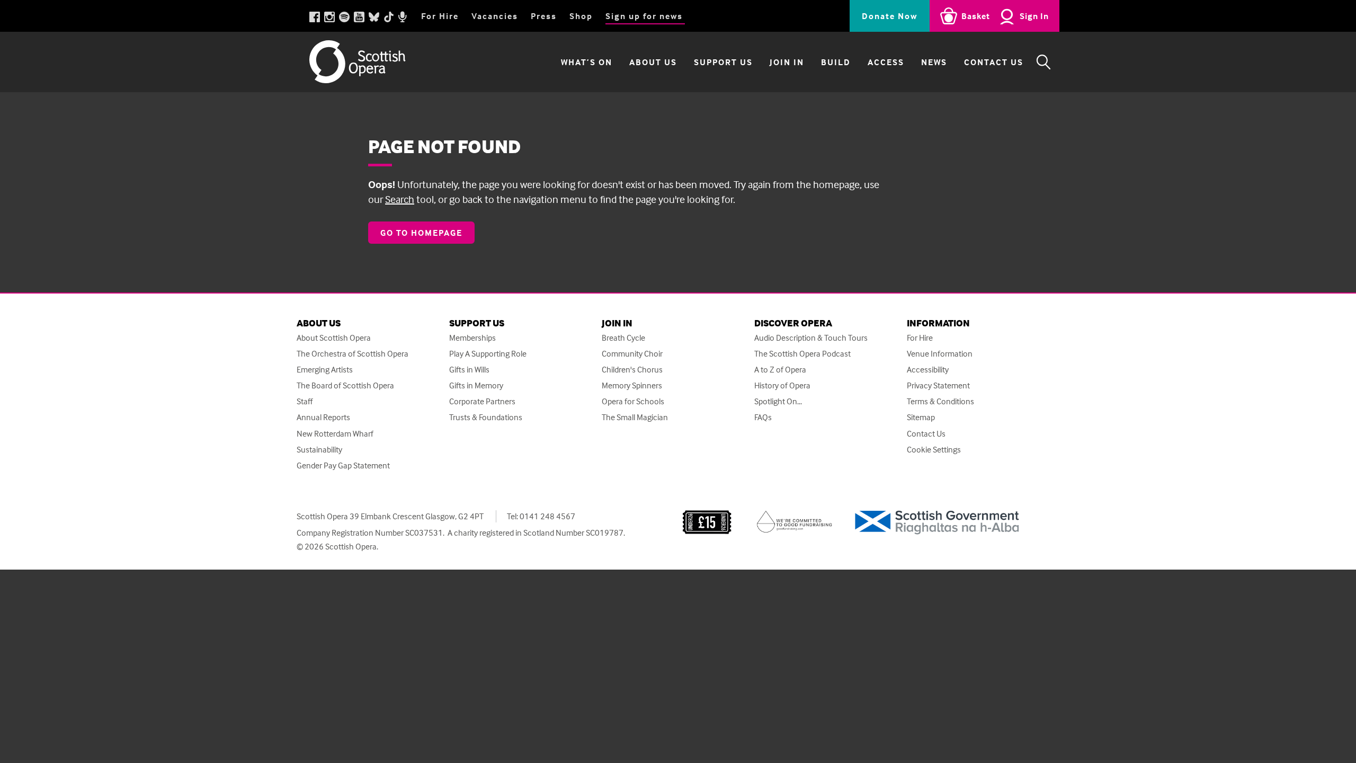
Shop (581, 16)
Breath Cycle (623, 338)
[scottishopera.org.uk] (367, 61)
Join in (787, 62)
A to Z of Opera (780, 370)
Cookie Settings (934, 450)
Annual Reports (323, 417)
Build (836, 62)
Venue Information (940, 354)
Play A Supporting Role (488, 354)
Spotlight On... (778, 401)
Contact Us (993, 62)
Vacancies (494, 16)
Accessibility (928, 370)
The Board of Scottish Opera (345, 385)
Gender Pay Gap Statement (343, 465)
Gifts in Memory (476, 385)
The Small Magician (635, 417)
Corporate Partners (482, 401)
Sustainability (319, 450)
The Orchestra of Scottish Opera (352, 354)
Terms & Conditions (940, 401)
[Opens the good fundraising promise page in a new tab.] (794, 521)
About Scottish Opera (334, 338)
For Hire (440, 16)
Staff (305, 401)
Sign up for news (644, 16)
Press (544, 16)
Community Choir (632, 354)
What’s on (586, 62)
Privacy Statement (938, 385)
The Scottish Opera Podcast (802, 354)
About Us (653, 62)
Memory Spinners (632, 385)
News (934, 62)
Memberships (472, 338)
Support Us (723, 62)
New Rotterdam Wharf (335, 434)
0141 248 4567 (547, 516)
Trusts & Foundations (485, 417)
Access (886, 62)
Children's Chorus (632, 370)
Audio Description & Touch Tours (811, 338)
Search (399, 199)
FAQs (763, 417)
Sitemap (921, 417)
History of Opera (782, 385)
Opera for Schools (633, 401)
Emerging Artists (325, 370)
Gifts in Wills (469, 370)
